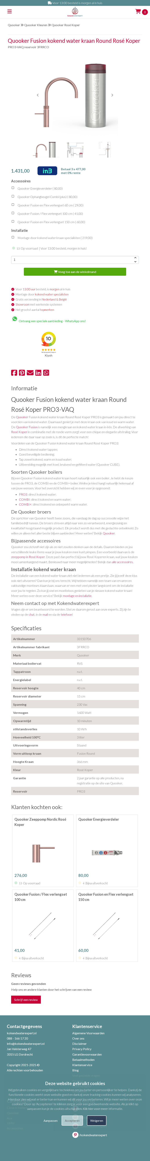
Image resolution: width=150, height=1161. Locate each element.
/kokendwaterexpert (93, 1135)
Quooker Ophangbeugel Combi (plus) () (47, 197)
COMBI (24, 499)
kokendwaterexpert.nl (22, 1033)
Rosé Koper (19, 432)
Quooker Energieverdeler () (40, 188)
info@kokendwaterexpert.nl (26, 1043)
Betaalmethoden (83, 1059)
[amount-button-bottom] (135, 262)
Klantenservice (82, 1065)
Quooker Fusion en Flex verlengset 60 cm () (50, 205)
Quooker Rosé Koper (66, 25)
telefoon (66, 614)
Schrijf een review (26, 999)
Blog (75, 1070)
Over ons (78, 1038)
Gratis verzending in (41, 299)
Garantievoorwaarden (87, 1054)
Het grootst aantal (35, 309)
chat (32, 614)
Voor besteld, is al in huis (43, 289)
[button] (112, 95)
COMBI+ (25, 504)
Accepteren (72, 1120)
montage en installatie (77, 595)
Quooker (14, 25)
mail (45, 614)
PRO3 (23, 494)
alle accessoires (122, 562)
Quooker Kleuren (35, 25)
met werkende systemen (39, 304)
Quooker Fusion (27, 427)
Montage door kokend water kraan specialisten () (55, 238)
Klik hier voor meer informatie (102, 1108)
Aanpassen (51, 1120)
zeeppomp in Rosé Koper (28, 557)
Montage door (42, 294)
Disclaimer (79, 1043)
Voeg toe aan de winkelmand (76, 272)
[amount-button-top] (135, 258)
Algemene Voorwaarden (88, 1033)
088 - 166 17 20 (17, 1038)
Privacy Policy (81, 1049)
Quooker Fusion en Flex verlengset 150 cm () (51, 222)
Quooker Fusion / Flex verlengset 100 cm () (50, 213)
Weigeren (96, 1120)
